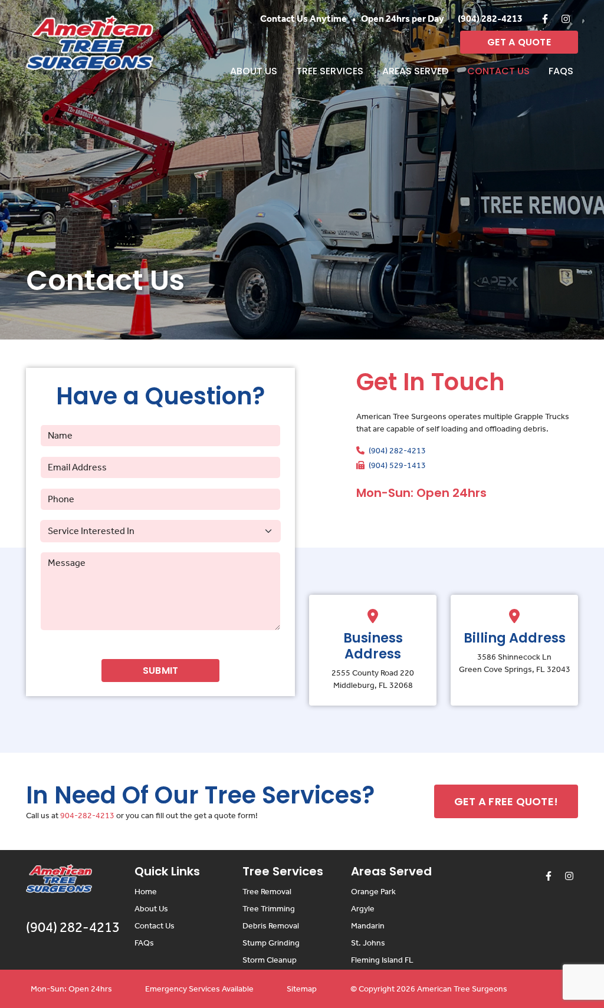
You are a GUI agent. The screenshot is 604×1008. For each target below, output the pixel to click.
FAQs (561, 71)
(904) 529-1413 (396, 465)
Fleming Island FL (382, 960)
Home (145, 892)
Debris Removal (270, 926)
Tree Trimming (268, 909)
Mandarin (368, 926)
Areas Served (415, 71)
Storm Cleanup (269, 960)
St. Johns (368, 943)
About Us (253, 71)
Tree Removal (266, 892)
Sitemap (302, 989)
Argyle (363, 909)
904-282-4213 (87, 816)
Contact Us (498, 71)
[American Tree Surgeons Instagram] (566, 19)
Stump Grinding (271, 943)
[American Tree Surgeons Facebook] (545, 19)
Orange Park (373, 892)
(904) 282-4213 (490, 18)
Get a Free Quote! (506, 801)
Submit (161, 670)
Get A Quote (519, 42)
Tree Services (329, 71)
